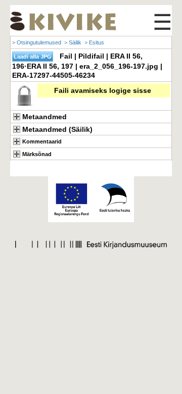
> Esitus (94, 42)
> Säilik (72, 42)
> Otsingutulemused (36, 42)
